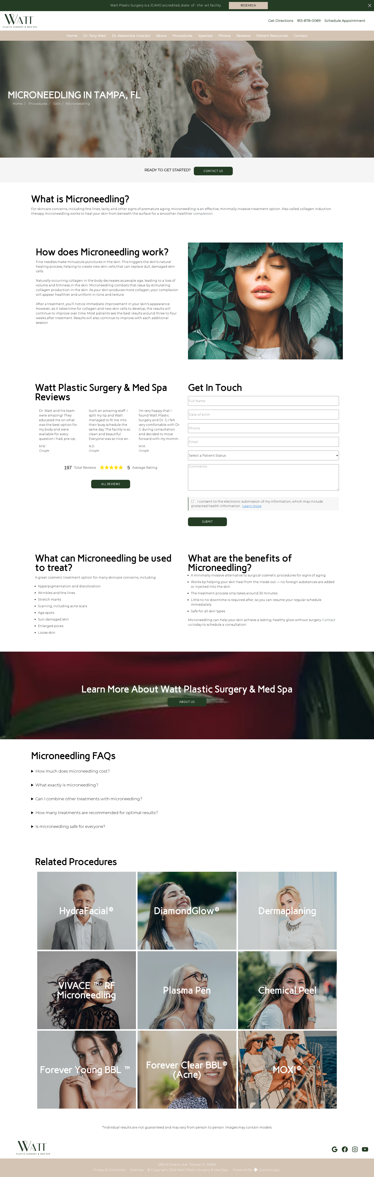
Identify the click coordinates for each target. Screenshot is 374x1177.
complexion (203, 213)
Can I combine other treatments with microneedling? (88, 798)
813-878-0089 (309, 21)
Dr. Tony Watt (94, 36)
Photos (225, 36)
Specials (205, 36)
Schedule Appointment (345, 21)
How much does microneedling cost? (72, 771)
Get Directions (280, 21)
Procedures (182, 36)
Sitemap (137, 1170)
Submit (207, 521)
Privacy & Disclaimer (109, 1170)
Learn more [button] (251, 506)
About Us (187, 702)
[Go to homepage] (131, 21)
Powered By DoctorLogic (256, 1170)
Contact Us (213, 171)
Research (248, 5)
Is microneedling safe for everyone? (70, 826)
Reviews (243, 36)
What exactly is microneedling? (66, 785)
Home (72, 36)
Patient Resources (272, 36)
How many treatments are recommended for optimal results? (96, 812)
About (161, 36)
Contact (301, 36)
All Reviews (110, 484)
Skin (57, 104)
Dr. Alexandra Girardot (131, 36)
